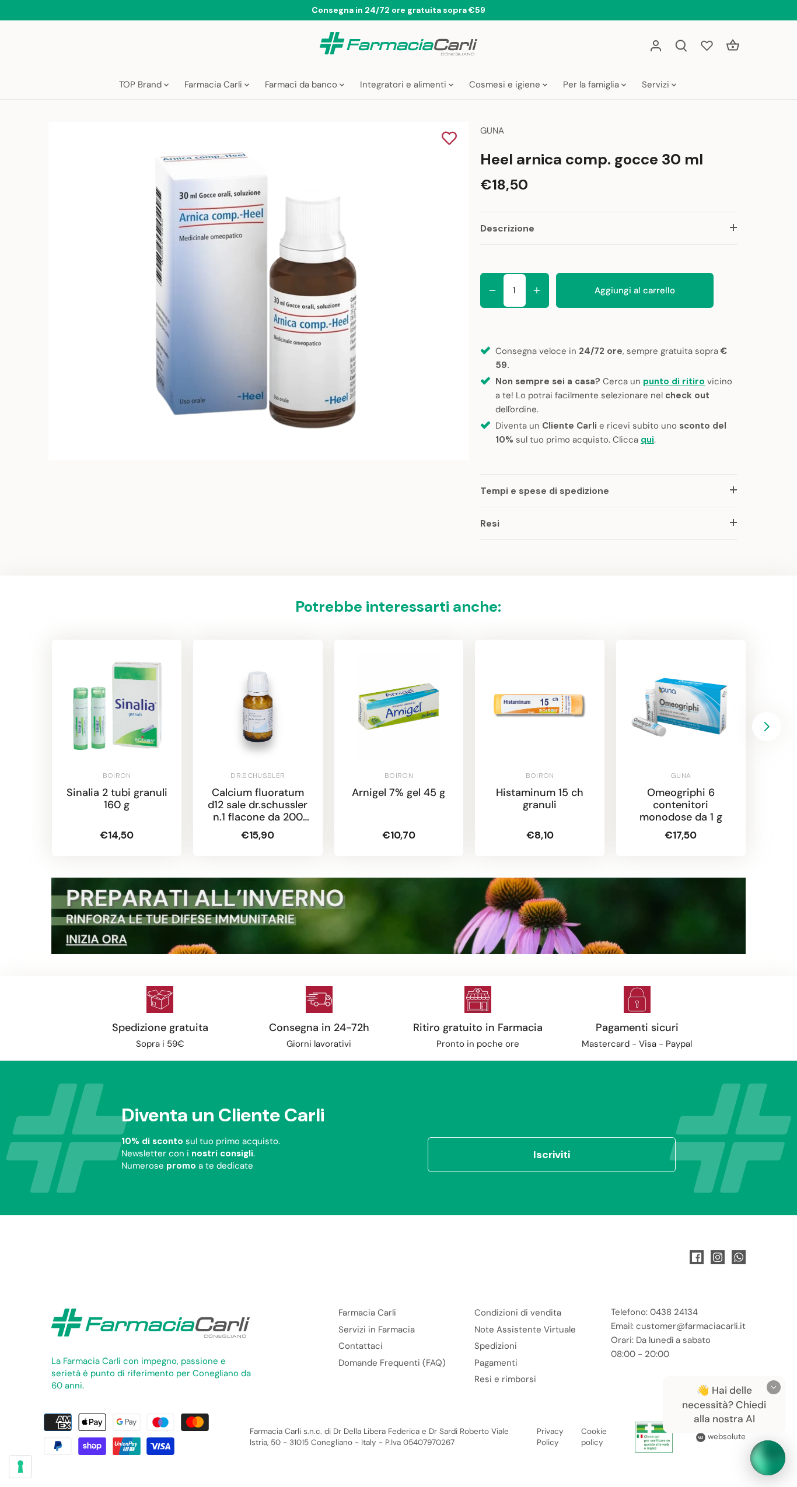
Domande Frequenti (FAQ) (392, 1363)
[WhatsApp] (739, 1257)
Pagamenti (496, 1363)
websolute (725, 1437)
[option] (256, 291)
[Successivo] (766, 726)
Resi (489, 523)
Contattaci (360, 1346)
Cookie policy (594, 1436)
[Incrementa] (537, 290)
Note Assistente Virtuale (525, 1329)
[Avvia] (767, 1457)
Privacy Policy (550, 1436)
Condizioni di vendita (517, 1312)
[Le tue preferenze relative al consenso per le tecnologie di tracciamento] (20, 1467)
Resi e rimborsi (505, 1379)
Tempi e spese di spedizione (544, 491)
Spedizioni (495, 1346)
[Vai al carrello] (733, 45)
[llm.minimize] (774, 1387)
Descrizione (507, 228)
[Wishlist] (707, 45)
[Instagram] (718, 1257)
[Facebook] (697, 1257)
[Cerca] (681, 45)
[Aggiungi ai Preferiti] (449, 139)
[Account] (656, 45)
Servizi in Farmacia (376, 1329)
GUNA (492, 130)
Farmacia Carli (367, 1312)
